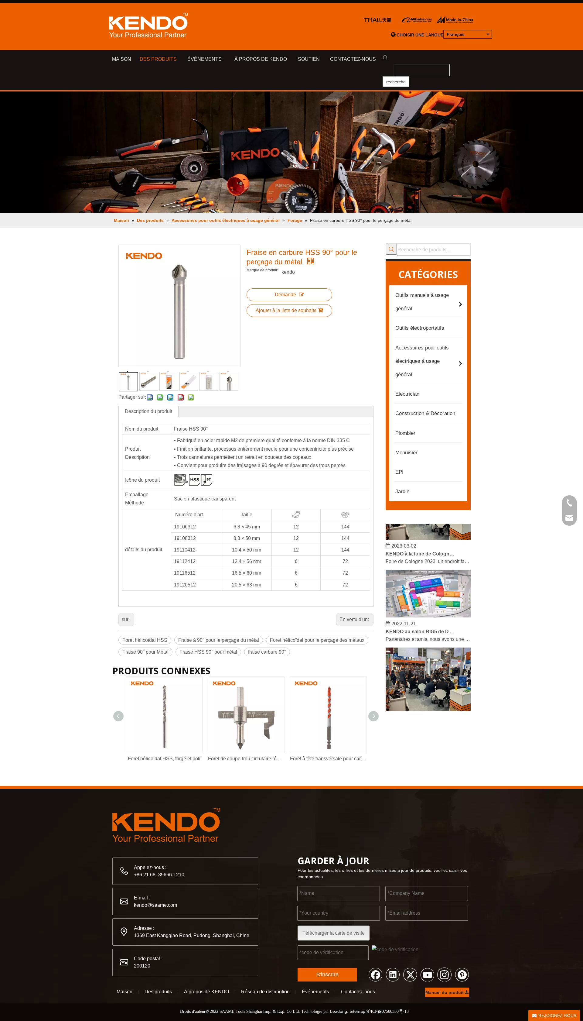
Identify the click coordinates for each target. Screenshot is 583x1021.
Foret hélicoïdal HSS (144, 640)
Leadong (338, 1011)
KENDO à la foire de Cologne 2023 (420, 548)
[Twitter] (410, 974)
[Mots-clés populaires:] (391, 249)
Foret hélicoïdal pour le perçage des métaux (317, 640)
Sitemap (357, 1011)
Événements (315, 991)
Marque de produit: (262, 270)
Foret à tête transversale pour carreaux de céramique (328, 758)
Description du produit (148, 411)
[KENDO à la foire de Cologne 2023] (428, 532)
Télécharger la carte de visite (333, 933)
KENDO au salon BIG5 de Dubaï (420, 626)
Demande (285, 294)
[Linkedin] (392, 974)
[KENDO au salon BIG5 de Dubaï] (428, 610)
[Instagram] (444, 974)
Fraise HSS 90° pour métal (208, 652)
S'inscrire (327, 974)
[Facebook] (375, 974)
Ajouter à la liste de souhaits (286, 310)
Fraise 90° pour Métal (145, 652)
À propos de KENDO (206, 991)
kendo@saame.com (155, 905)
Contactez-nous (358, 991)
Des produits (158, 991)
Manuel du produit (445, 992)
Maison (124, 991)
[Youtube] (427, 974)
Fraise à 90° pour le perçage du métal (218, 640)
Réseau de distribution (265, 991)
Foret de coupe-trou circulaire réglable (246, 758)
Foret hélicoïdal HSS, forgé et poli (164, 758)
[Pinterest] (462, 974)
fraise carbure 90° (267, 652)
